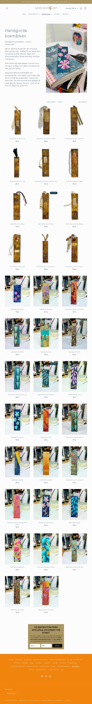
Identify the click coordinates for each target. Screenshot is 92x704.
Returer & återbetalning (57, 659)
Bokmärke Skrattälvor (17, 224)
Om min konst (78, 659)
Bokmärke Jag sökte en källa (46, 138)
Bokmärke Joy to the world (74, 480)
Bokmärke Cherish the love (74, 567)
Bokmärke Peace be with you (17, 394)
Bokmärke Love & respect (74, 437)
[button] (7, 8)
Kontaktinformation (34, 700)
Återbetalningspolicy (47, 700)
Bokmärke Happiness (17, 567)
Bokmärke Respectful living (75, 309)
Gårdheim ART (13, 700)
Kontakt (11, 659)
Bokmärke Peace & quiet (46, 394)
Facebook (47, 663)
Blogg (32, 663)
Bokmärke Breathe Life (17, 138)
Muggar (53, 666)
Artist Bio (17, 663)
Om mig (69, 659)
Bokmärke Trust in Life (17, 266)
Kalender (25, 663)
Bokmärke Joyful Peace (46, 224)
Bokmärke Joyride (46, 480)
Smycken (31, 669)
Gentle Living (45, 666)
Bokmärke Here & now (46, 522)
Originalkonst (72, 663)
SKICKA (57, 645)
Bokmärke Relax (46, 352)
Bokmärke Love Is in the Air (74, 266)
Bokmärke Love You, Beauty (46, 266)
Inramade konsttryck (18, 666)
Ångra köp (19, 659)
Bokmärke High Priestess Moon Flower (17, 523)
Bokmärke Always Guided (74, 181)
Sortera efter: (51, 102)
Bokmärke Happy (74, 522)
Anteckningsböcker (64, 666)
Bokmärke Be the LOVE (46, 610)
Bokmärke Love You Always (74, 224)
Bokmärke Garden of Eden (46, 567)
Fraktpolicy (68, 700)
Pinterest (63, 663)
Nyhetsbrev (27, 659)
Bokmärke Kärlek (17, 480)
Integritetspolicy (53, 669)
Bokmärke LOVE (46, 437)
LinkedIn (55, 663)
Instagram (38, 663)
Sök (62, 669)
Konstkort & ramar (33, 666)
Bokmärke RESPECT (17, 352)
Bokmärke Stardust (17, 309)
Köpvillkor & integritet (40, 659)
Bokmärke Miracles (74, 394)
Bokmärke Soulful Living (17, 181)
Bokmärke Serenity (46, 309)
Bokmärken (75, 666)
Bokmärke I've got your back (74, 138)
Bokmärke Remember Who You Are (46, 181)
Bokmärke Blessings (17, 610)
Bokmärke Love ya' (17, 437)
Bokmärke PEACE (74, 352)
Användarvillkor (41, 669)
